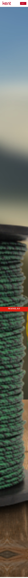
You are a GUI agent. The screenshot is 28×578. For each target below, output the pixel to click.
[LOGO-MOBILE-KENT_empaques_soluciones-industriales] (7, 1)
